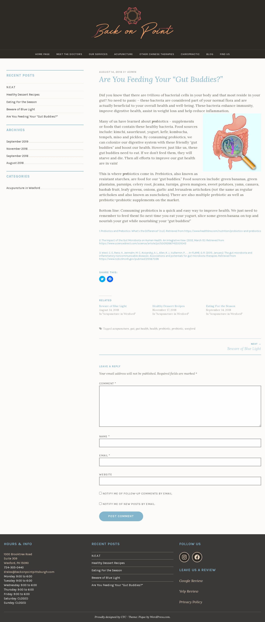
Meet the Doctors (69, 54)
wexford (190, 328)
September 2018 (17, 156)
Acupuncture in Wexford (23, 188)
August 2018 (15, 163)
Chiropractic (190, 54)
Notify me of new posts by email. (129, 504)
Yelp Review (188, 591)
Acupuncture (123, 54)
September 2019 (17, 141)
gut (132, 328)
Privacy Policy (190, 602)
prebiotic (164, 328)
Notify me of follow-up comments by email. (137, 493)
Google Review (191, 581)
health (154, 328)
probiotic (177, 328)
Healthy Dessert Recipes (168, 306)
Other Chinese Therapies (156, 54)
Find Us (225, 54)
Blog (209, 54)
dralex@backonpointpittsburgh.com (29, 572)
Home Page (42, 54)
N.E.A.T (10, 87)
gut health (142, 328)
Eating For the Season (220, 306)
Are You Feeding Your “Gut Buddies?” (32, 116)
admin (131, 71)
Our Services (98, 54)
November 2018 (17, 148)
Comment (107, 383)
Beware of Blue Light (113, 306)
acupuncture (121, 328)
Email (104, 455)
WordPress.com (160, 617)
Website (105, 474)
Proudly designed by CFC (111, 617)
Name (104, 436)
